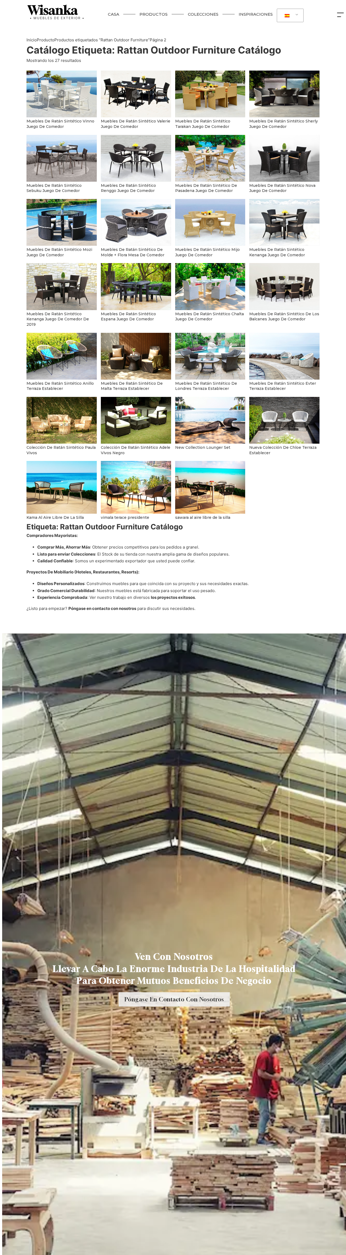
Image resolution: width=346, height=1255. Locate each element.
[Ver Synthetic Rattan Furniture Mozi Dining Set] (61, 222)
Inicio (31, 39)
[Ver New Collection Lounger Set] (210, 420)
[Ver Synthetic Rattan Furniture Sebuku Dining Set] (61, 157)
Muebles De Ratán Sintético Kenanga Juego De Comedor (277, 252)
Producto (45, 39)
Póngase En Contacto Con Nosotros (174, 999)
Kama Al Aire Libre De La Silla (55, 517)
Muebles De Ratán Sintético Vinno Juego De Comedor (60, 124)
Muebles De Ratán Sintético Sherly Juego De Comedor (283, 124)
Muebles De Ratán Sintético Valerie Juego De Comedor (135, 124)
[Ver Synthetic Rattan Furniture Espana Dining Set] (136, 286)
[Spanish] (289, 15)
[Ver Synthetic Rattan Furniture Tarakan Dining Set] (210, 93)
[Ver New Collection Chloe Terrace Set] (284, 420)
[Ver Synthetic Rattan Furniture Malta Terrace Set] (136, 355)
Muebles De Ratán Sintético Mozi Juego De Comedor (59, 252)
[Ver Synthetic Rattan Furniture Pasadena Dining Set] (210, 157)
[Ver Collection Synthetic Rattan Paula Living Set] (61, 420)
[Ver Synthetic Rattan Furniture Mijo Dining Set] (210, 222)
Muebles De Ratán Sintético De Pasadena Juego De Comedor (206, 188)
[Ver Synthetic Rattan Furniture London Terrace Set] (210, 355)
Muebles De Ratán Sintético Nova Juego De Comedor (282, 188)
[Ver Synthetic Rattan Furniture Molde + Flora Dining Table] (136, 222)
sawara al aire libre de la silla (202, 517)
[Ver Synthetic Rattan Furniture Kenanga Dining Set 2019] (61, 286)
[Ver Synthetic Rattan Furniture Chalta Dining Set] (210, 286)
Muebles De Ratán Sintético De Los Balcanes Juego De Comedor (284, 316)
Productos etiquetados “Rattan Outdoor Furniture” (102, 39)
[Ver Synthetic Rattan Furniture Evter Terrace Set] (284, 355)
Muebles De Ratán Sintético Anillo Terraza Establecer (60, 386)
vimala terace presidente (125, 517)
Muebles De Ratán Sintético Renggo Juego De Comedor (128, 188)
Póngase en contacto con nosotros (102, 608)
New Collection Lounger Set (202, 447)
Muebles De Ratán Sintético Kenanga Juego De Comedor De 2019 (57, 319)
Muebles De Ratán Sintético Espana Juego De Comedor (128, 316)
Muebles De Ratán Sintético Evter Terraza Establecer (282, 386)
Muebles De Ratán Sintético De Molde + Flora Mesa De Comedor (132, 252)
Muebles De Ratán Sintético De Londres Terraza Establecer (206, 386)
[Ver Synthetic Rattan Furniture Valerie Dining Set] (136, 93)
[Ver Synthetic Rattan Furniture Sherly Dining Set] (284, 93)
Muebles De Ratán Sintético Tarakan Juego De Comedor (202, 124)
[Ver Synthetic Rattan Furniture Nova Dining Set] (284, 157)
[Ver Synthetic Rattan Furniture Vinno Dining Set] (61, 93)
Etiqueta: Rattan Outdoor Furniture (153, 50)
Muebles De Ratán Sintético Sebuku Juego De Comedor (54, 188)
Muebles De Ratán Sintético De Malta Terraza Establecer (132, 386)
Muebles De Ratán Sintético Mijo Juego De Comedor (207, 252)
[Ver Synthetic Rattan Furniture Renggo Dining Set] (136, 157)
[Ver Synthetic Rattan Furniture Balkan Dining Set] (284, 286)
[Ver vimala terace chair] (136, 487)
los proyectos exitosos (173, 597)
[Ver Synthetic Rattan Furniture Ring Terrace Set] (61, 355)
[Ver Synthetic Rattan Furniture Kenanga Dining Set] (284, 222)
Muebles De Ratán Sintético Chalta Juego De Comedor (209, 316)
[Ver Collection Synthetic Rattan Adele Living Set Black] (136, 420)
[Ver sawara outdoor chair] (210, 487)
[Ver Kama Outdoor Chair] (61, 487)
